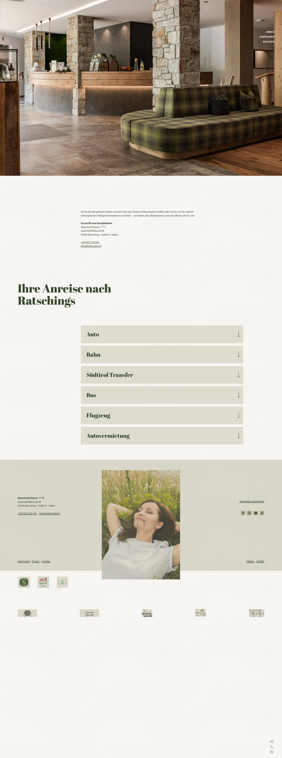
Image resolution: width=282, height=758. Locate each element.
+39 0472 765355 (90, 367)
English (259, 686)
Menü (270, 31)
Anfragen (267, 36)
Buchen (268, 41)
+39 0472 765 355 (27, 638)
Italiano (250, 686)
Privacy (37, 686)
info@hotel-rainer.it (91, 371)
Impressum (25, 686)
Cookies (46, 686)
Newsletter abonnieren (252, 626)
